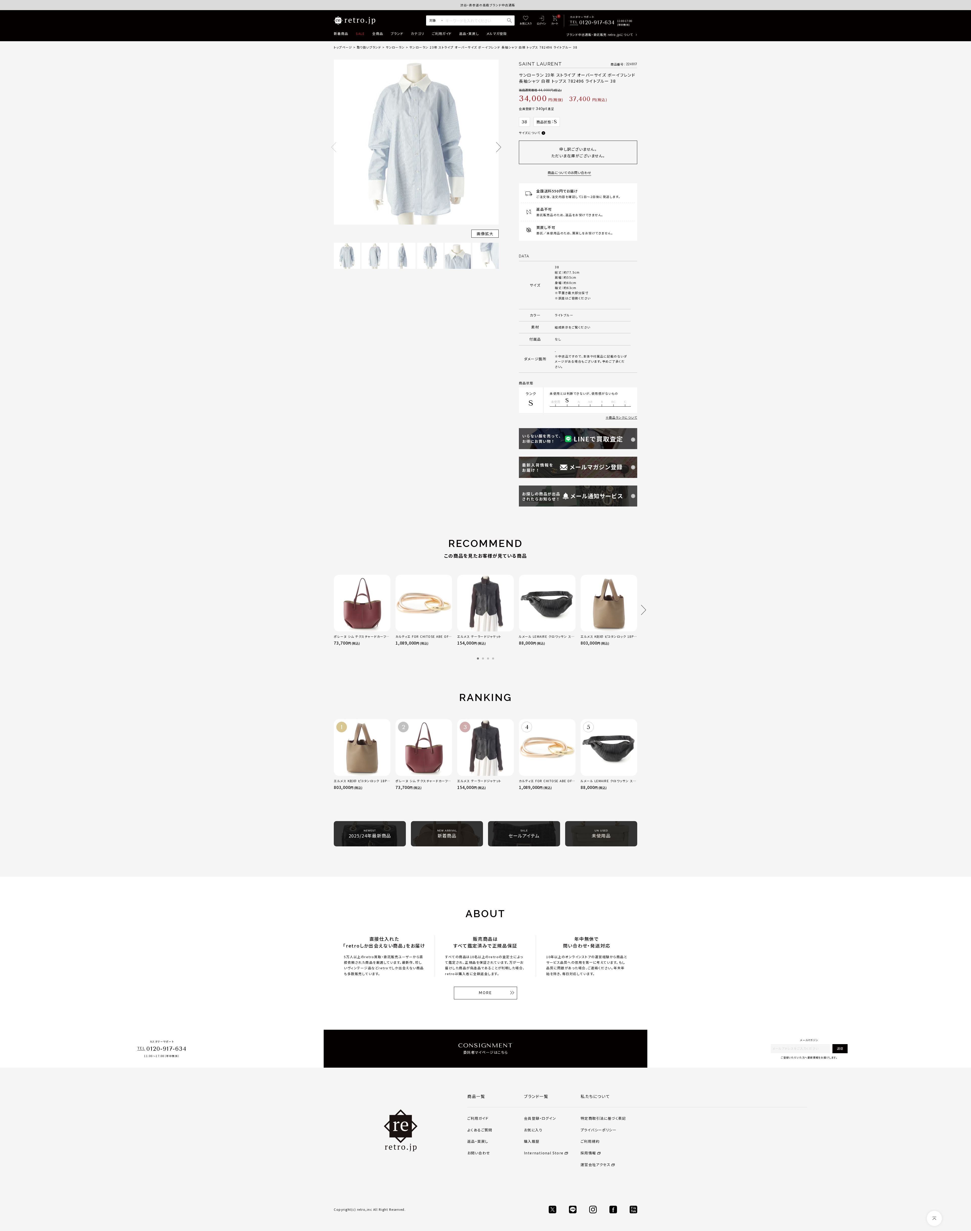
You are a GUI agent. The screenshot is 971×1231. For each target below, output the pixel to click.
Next (499, 147)
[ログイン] (541, 21)
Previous (334, 147)
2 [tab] (483, 658)
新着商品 (341, 33)
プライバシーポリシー (598, 1129)
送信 (840, 1048)
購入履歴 (532, 1141)
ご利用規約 (590, 1141)
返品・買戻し (469, 33)
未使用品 (601, 834)
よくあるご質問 (479, 1129)
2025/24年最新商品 (370, 834)
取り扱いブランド (369, 47)
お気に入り (533, 1129)
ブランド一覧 (536, 1096)
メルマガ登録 (497, 33)
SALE (360, 33)
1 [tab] (478, 658)
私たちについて (595, 1096)
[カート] (554, 21)
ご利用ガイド (442, 33)
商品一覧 (476, 1096)
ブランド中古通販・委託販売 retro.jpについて (599, 34)
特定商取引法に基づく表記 (603, 1118)
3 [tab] (488, 658)
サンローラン (395, 47)
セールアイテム (524, 834)
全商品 (377, 33)
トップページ (343, 47)
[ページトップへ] (934, 1218)
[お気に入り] (526, 21)
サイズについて (529, 132)
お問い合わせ (478, 1152)
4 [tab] (493, 658)
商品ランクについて (623, 417)
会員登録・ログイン (540, 1118)
